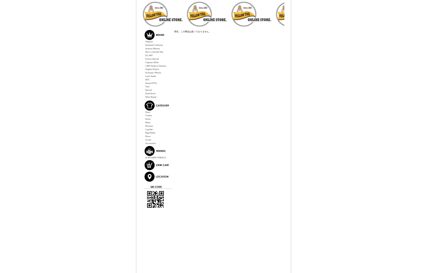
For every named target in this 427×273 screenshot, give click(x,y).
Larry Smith (150, 76)
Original (149, 41)
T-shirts (148, 115)
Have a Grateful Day (154, 52)
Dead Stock (150, 93)
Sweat (148, 119)
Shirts (147, 122)
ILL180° (149, 55)
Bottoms (149, 126)
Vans (147, 86)
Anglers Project (152, 69)
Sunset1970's (151, 83)
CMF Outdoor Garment (155, 66)
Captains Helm (152, 62)
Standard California (154, 45)
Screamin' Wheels (153, 72)
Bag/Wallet (150, 133)
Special (148, 90)
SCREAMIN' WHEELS (155, 157)
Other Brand (150, 97)
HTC (147, 79)
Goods (148, 139)
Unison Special (152, 59)
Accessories (150, 143)
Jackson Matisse (152, 48)
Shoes (148, 136)
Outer (147, 112)
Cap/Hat (149, 129)
